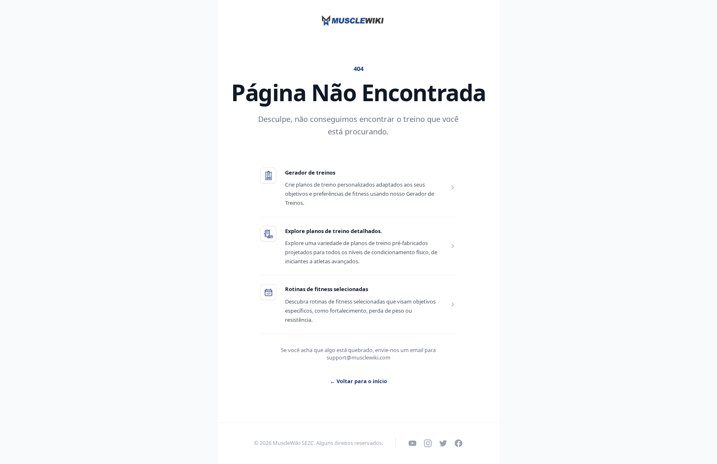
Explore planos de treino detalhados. (333, 231)
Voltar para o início (358, 381)
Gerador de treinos (310, 172)
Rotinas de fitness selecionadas (326, 289)
